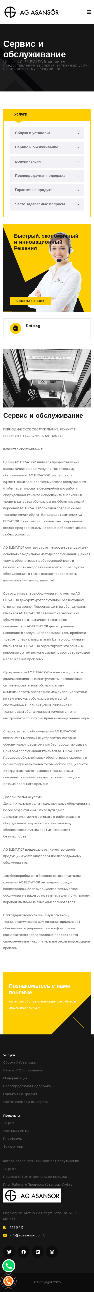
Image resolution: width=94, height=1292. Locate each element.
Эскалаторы (13, 1146)
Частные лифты (16, 1130)
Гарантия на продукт (33, 190)
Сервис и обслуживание (36, 147)
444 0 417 (16, 1227)
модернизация (28, 161)
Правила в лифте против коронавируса (35, 1176)
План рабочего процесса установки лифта (38, 1184)
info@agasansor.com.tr (28, 1235)
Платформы (12, 1138)
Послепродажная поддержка (40, 176)
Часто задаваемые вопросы (40, 204)
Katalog (33, 326)
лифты (8, 1122)
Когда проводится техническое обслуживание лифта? (41, 1165)
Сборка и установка (32, 133)
